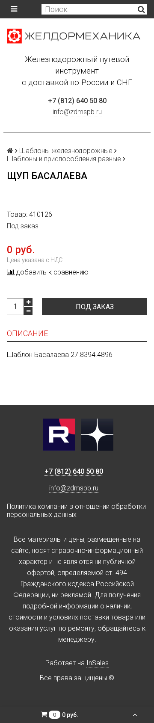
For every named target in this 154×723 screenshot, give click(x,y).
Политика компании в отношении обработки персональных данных (76, 510)
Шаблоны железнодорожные (66, 151)
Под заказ (95, 307)
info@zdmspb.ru (77, 112)
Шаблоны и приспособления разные (64, 159)
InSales (97, 663)
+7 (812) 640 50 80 (77, 101)
